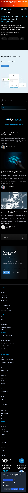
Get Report (15, 2)
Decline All (7, 489)
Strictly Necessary (8, 479)
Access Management (13, 38)
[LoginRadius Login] (22, 9)
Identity (4, 38)
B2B (22, 38)
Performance (18, 479)
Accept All (14, 489)
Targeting (6, 482)
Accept (21, 489)
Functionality (18, 482)
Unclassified (6, 485)
